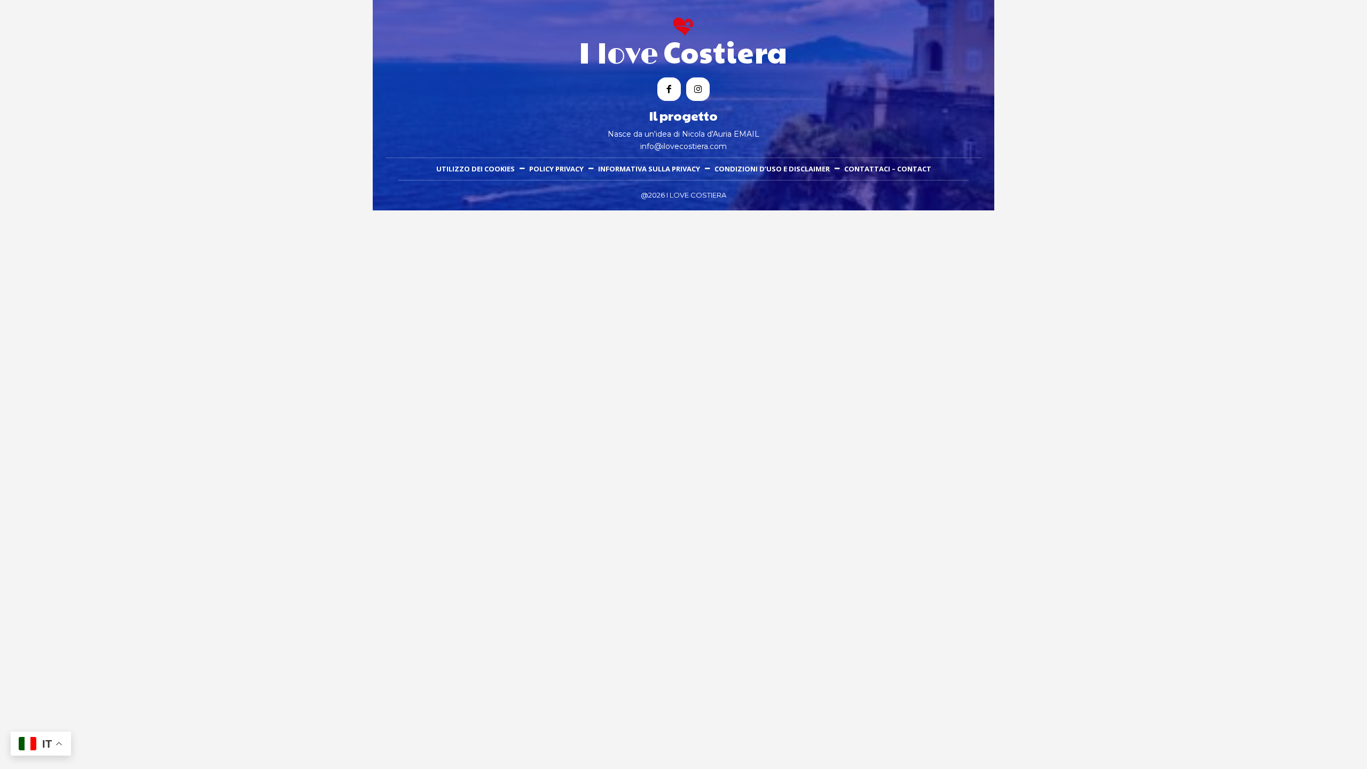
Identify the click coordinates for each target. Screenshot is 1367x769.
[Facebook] (669, 89)
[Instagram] (698, 89)
